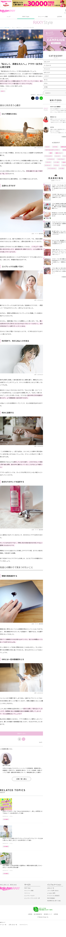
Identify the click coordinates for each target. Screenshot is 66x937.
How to (47, 146)
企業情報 (30, 914)
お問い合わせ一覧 (13, 924)
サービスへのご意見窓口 (53, 895)
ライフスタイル (51, 168)
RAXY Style (25, 16)
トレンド (57, 156)
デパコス (56, 165)
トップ (8, 16)
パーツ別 (56, 162)
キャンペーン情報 (43, 16)
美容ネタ (2, 91)
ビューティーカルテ (29, 895)
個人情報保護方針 (38, 914)
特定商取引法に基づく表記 (54, 900)
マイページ (27, 893)
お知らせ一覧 (50, 888)
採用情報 (56, 914)
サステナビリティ (24, 924)
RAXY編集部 (6, 819)
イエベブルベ (61, 159)
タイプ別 (61, 168)
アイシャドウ (48, 156)
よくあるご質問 (51, 893)
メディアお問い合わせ (52, 890)
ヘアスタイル (51, 159)
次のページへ (21, 733)
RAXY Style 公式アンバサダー (52, 150)
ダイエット (47, 165)
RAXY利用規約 (51, 898)
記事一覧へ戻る (21, 779)
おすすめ (55, 146)
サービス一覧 (3, 924)
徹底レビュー (59, 153)
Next (40, 742)
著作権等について (48, 914)
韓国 (51, 153)
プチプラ (48, 162)
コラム (6, 88)
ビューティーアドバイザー (31, 898)
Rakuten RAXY (7, 11)
